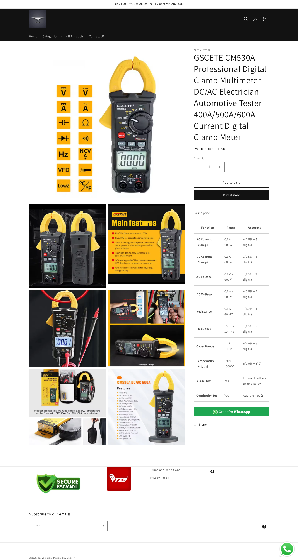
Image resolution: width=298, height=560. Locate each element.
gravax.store (45, 557)
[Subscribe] (102, 526)
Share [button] (203, 424)
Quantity (199, 158)
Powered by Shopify (64, 557)
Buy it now (231, 195)
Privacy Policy (159, 477)
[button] (51, 36)
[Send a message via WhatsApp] (287, 549)
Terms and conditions (165, 470)
